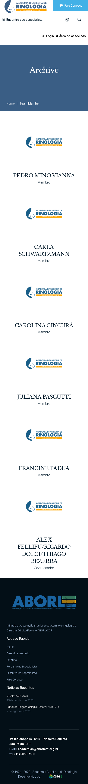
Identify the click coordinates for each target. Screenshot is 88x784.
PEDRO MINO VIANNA (44, 175)
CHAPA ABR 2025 (17, 695)
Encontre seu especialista (24, 20)
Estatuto (12, 660)
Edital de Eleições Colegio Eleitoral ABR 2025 (33, 706)
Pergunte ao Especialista (22, 666)
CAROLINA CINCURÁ (44, 325)
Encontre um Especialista (22, 673)
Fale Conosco (73, 5)
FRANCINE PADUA (44, 468)
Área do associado (72, 36)
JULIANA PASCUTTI (44, 397)
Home (11, 103)
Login (49, 36)
